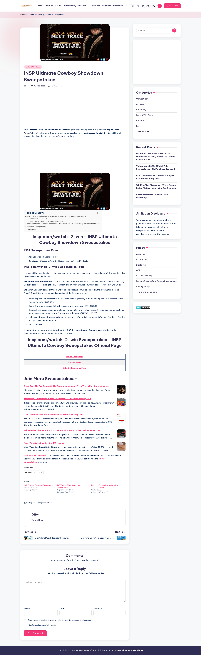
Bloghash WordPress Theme (129, 650)
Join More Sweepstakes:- (37, 227)
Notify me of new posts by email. (42, 625)
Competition (142, 99)
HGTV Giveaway (144, 275)
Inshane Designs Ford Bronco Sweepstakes (156, 281)
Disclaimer (141, 265)
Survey (139, 126)
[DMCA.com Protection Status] (143, 307)
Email (62, 608)
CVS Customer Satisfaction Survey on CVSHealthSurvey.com (53, 414)
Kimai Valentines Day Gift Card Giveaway (44, 443)
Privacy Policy (143, 286)
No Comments (56, 86)
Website (97, 608)
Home (22, 15)
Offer (35, 514)
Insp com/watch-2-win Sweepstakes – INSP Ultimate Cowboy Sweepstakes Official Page (63, 224)
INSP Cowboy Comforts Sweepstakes (38, 485)
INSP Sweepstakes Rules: (41, 219)
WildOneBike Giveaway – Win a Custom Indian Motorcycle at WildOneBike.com (62, 430)
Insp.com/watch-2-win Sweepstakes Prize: (48, 221)
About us (140, 254)
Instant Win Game (33, 67)
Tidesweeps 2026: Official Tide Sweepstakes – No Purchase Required (57, 398)
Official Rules (74, 362)
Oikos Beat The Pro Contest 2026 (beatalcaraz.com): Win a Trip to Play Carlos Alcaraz (66, 386)
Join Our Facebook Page (74, 368)
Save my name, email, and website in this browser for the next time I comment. (60, 620)
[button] (172, 5)
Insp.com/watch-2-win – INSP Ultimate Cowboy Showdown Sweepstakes (57, 216)
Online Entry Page (74, 357)
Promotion (141, 120)
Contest (140, 104)
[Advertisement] (74, 109)
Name (27, 608)
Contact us (141, 259)
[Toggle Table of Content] (97, 213)
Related (33, 229)
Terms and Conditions (146, 292)
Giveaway (141, 109)
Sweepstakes (142, 131)
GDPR (139, 270)
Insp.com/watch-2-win (35, 455)
